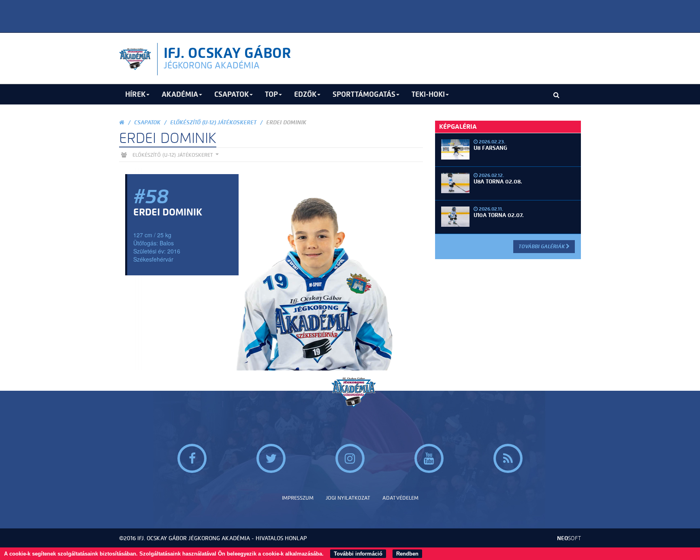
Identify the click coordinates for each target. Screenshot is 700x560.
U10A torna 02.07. (499, 215)
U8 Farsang (490, 148)
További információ (358, 554)
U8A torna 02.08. (498, 181)
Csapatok (147, 122)
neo (569, 538)
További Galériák (542, 246)
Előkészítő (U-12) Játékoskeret (213, 122)
